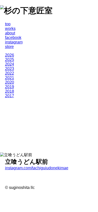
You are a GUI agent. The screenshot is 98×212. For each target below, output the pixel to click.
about (10, 33)
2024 (9, 64)
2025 (9, 60)
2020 (9, 82)
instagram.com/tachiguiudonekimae (36, 168)
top (8, 24)
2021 (9, 78)
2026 (9, 55)
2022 (9, 73)
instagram (14, 42)
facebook (13, 37)
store (9, 46)
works (10, 28)
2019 (9, 87)
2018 (9, 91)
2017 (9, 96)
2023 (9, 69)
